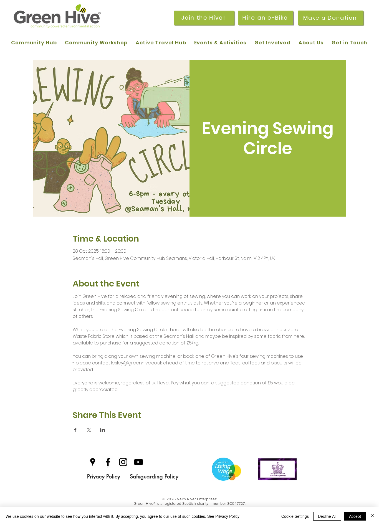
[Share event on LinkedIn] (102, 430)
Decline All (327, 516)
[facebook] (107, 462)
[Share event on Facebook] (75, 430)
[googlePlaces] (92, 462)
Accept (355, 516)
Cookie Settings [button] (295, 516)
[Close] (372, 516)
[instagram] (123, 462)
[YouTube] (138, 462)
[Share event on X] (89, 430)
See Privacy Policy (223, 516)
